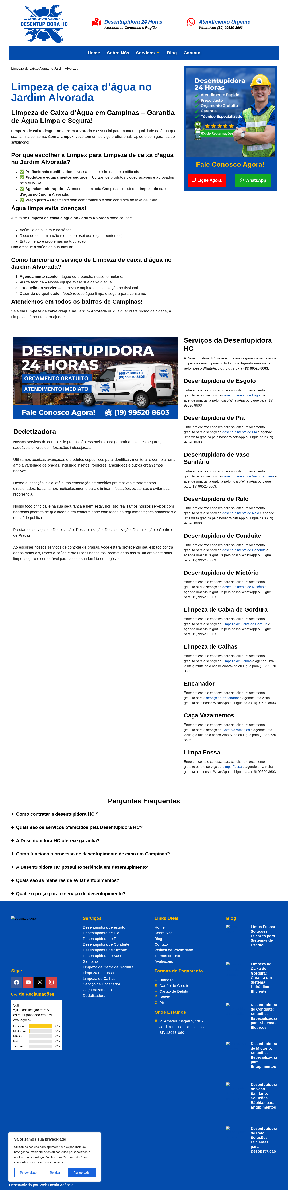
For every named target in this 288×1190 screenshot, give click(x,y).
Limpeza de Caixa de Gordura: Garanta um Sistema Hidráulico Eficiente (261, 977)
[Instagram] (51, 982)
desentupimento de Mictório (243, 587)
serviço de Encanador (222, 698)
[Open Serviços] (158, 52)
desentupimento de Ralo (240, 513)
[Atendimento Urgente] (191, 21)
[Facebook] (16, 982)
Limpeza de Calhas (237, 661)
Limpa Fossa (232, 767)
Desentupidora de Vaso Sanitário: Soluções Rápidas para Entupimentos (264, 1095)
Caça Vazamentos (236, 730)
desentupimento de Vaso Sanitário (248, 476)
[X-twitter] (39, 982)
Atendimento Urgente (224, 22)
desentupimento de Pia (239, 432)
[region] (54, 1157)
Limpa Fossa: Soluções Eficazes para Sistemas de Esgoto (263, 936)
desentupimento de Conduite (244, 550)
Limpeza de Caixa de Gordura (244, 624)
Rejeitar (55, 1172)
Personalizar (28, 1172)
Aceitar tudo (82, 1172)
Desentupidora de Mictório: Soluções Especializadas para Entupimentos (264, 1055)
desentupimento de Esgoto (242, 395)
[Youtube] (28, 982)
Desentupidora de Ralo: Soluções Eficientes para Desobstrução (264, 1139)
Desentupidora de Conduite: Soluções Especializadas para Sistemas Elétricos (264, 1016)
